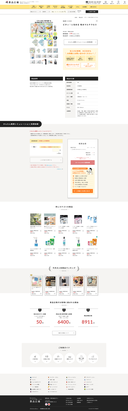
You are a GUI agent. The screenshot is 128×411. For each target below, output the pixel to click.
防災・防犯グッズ (71, 382)
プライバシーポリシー (34, 408)
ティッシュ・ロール (72, 384)
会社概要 (79, 398)
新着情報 (79, 402)
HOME (76, 17)
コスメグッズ (89, 382)
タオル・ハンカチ (89, 384)
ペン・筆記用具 (35, 386)
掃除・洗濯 (52, 379)
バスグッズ (88, 379)
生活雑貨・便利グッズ (36, 389)
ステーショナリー (71, 386)
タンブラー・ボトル (54, 377)
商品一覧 (80, 17)
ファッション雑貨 (35, 384)
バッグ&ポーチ (53, 389)
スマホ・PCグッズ (53, 382)
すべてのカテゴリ (52, 391)
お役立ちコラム (90, 398)
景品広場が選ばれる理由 (92, 400)
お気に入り (112, 3)
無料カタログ (105, 3)
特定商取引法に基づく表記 (45, 408)
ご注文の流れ (69, 398)
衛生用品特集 (71, 389)
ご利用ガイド (59, 169)
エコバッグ (34, 377)
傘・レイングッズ (53, 386)
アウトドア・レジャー (90, 377)
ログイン (118, 3)
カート (124, 3)
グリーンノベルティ (72, 377)
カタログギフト (35, 391)
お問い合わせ (49, 165)
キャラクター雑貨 (89, 389)
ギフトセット (71, 379)
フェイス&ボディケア (36, 382)
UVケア (87, 386)
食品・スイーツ (53, 384)
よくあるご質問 (69, 404)
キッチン (34, 379)
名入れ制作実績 (69, 402)
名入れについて (69, 400)
